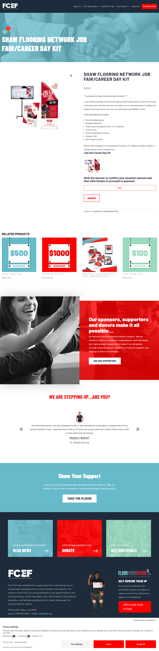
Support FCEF (108, 7)
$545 (120, 188)
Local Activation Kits (110, 211)
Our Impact (122, 7)
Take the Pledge (79, 498)
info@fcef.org (45, 613)
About (76, 7)
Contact (136, 7)
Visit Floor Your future (133, 606)
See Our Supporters (105, 361)
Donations (97, 211)
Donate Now (149, 6)
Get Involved (90, 7)
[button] (71, 75)
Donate (92, 198)
